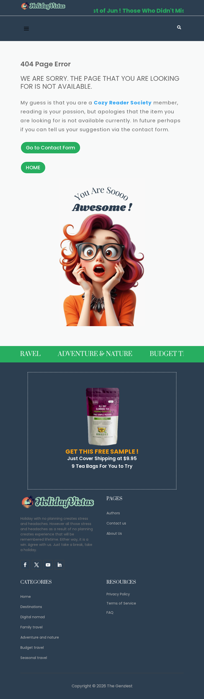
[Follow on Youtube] (48, 564)
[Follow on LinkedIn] (59, 564)
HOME (33, 167)
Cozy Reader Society (123, 102)
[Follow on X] (36, 564)
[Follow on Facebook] (25, 564)
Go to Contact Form (50, 147)
